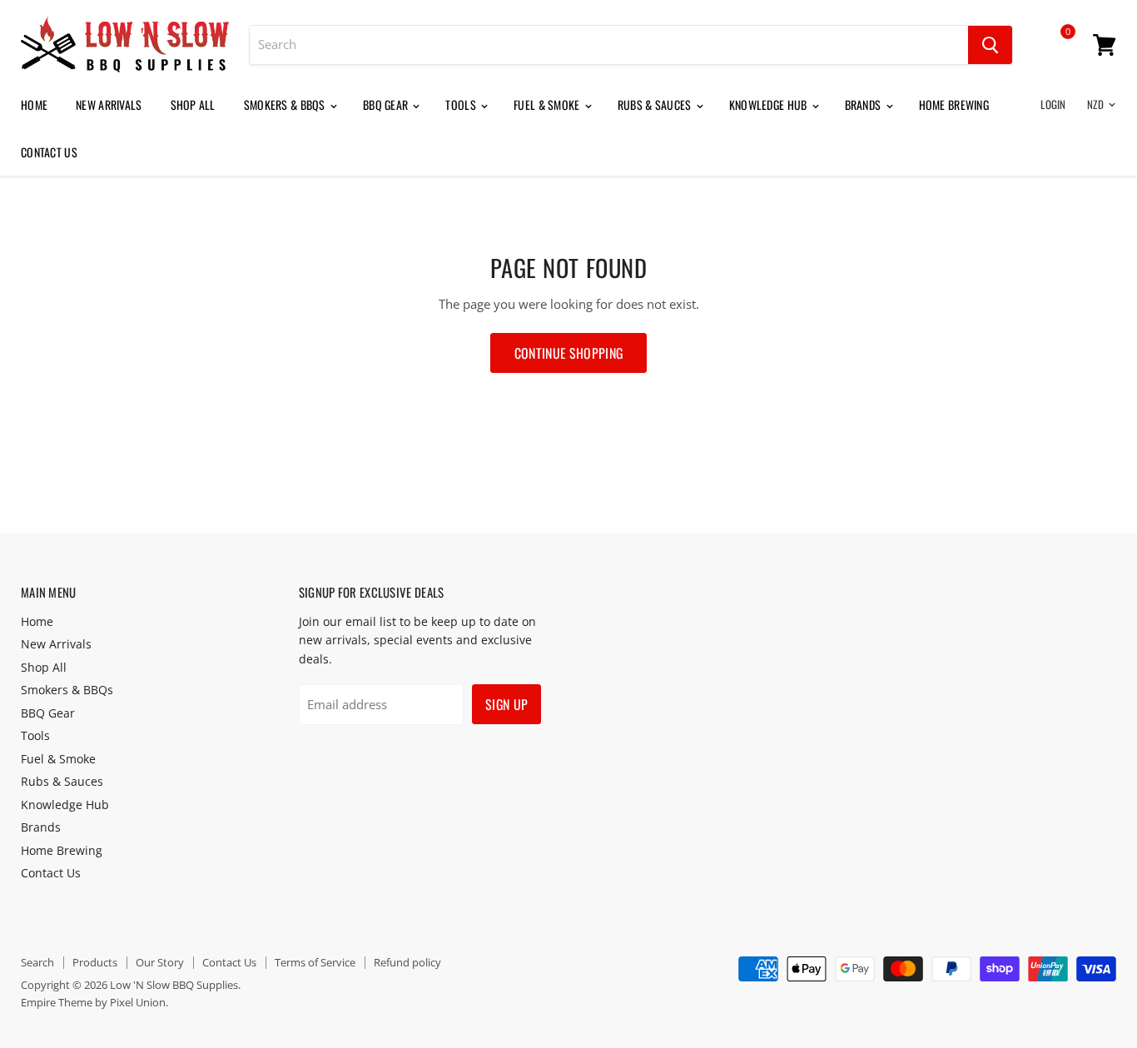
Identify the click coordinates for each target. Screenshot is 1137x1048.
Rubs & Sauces (656, 104)
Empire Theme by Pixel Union (93, 1002)
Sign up (506, 704)
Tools (462, 104)
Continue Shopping (568, 353)
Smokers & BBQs (286, 104)
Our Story (160, 962)
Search (37, 962)
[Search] (990, 45)
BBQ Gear (387, 104)
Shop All (193, 104)
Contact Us (49, 152)
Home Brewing (954, 104)
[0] (1056, 47)
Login (1052, 104)
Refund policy (407, 962)
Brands (864, 104)
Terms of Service (315, 962)
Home (34, 104)
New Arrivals (109, 104)
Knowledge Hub (769, 104)
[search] (609, 45)
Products (94, 962)
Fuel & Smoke (548, 104)
